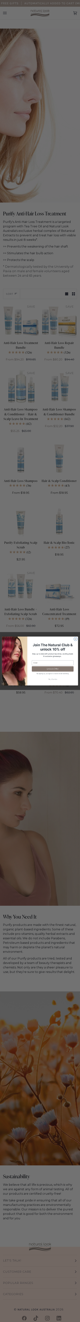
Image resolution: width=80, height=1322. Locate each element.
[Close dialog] (75, 639)
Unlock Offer (52, 669)
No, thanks (52, 679)
